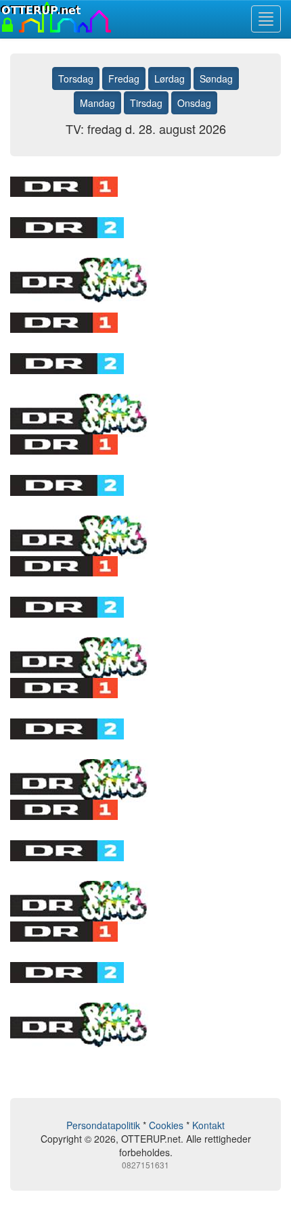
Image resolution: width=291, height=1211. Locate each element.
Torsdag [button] (75, 78)
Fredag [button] (123, 78)
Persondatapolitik (103, 1125)
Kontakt (208, 1125)
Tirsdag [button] (146, 103)
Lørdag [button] (169, 78)
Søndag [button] (216, 78)
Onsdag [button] (194, 103)
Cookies (166, 1125)
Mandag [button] (97, 103)
